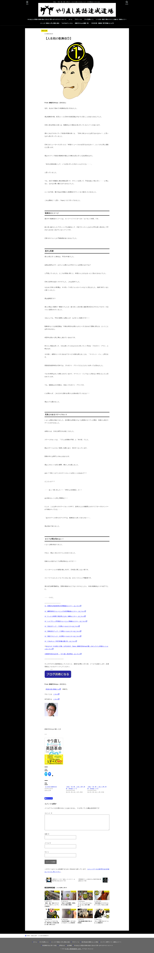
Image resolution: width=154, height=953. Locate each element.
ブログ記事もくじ (89, 19)
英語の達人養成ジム (52, 689)
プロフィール (78, 19)
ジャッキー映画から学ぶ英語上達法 (49, 23)
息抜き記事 (44, 30)
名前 (47, 834)
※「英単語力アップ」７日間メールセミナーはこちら (62, 631)
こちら (55, 694)
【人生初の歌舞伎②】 (51, 787)
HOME (28, 935)
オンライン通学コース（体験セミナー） (111, 942)
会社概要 (69, 945)
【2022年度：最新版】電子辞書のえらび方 (102, 23)
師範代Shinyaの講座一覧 (82, 23)
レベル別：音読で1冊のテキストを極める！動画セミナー (111, 19)
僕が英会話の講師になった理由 (90, 942)
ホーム (70, 19)
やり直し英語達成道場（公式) (73, 949)
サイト (47, 852)
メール (48, 843)
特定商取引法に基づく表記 (49, 945)
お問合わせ (62, 945)
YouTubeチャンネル (67, 23)
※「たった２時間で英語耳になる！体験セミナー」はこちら (64, 616)
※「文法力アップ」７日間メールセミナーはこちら (61, 626)
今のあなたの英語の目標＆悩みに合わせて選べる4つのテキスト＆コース (47, 19)
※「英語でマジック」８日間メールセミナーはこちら (62, 636)
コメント (48, 813)
